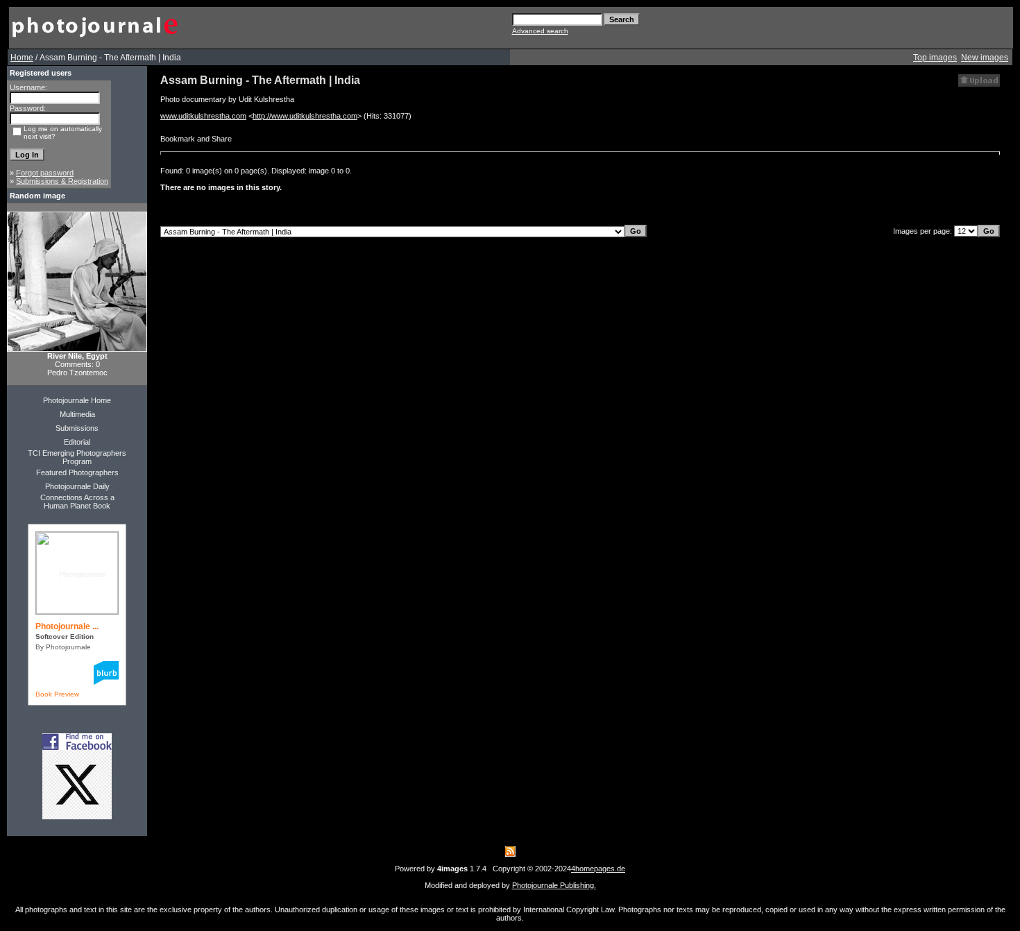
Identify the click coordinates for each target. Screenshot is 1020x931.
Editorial (77, 442)
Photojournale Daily (77, 486)
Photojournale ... (67, 626)
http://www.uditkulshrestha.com (305, 116)
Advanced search (540, 31)
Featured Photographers (77, 472)
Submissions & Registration (62, 181)
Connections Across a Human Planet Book (77, 501)
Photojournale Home (77, 400)
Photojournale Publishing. (554, 885)
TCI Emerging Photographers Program (77, 457)
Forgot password (45, 173)
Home (21, 57)
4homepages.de (598, 868)
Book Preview (57, 694)
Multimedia (77, 414)
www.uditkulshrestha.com (203, 116)
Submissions (77, 428)
